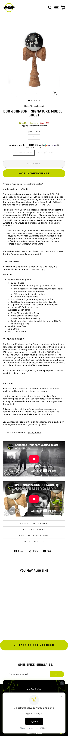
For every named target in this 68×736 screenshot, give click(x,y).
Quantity (34, 132)
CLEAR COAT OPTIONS (34, 523)
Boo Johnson (37, 106)
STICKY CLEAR (45, 152)
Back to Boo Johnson (36, 645)
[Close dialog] (62, 683)
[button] (34, 145)
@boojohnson (34, 432)
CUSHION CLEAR (23, 152)
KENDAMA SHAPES (34, 529)
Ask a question (34, 542)
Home (27, 106)
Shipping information (34, 536)
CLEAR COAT (34, 148)
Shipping (24, 126)
